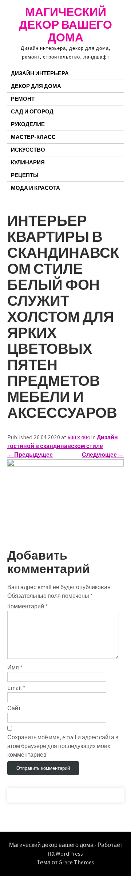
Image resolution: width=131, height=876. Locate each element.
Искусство (28, 149)
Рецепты (25, 175)
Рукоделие (28, 124)
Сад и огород (32, 111)
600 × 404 (78, 437)
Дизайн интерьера (40, 73)
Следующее (103, 455)
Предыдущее (30, 455)
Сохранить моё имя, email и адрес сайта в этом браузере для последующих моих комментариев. (63, 746)
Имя (15, 667)
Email (16, 688)
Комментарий (27, 606)
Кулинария (28, 162)
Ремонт (23, 98)
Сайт (14, 708)
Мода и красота (35, 187)
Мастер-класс (33, 136)
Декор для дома (36, 86)
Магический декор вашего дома (65, 24)
